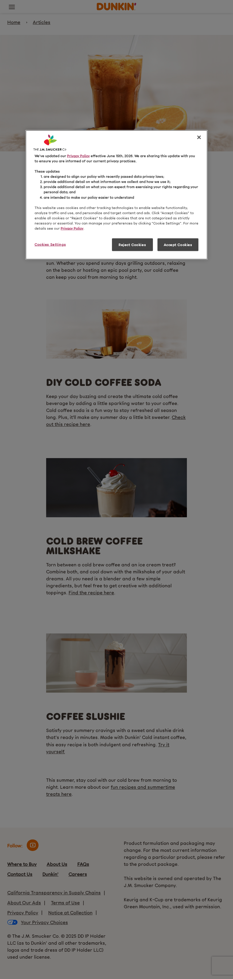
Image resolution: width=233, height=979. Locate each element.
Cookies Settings (50, 244)
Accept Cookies (178, 244)
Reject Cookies (132, 244)
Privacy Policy (78, 156)
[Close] (199, 137)
